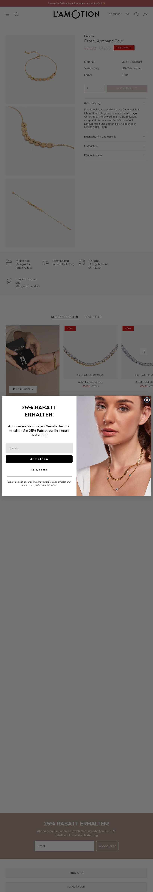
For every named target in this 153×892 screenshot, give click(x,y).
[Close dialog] (147, 400)
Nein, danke (39, 469)
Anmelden (39, 459)
